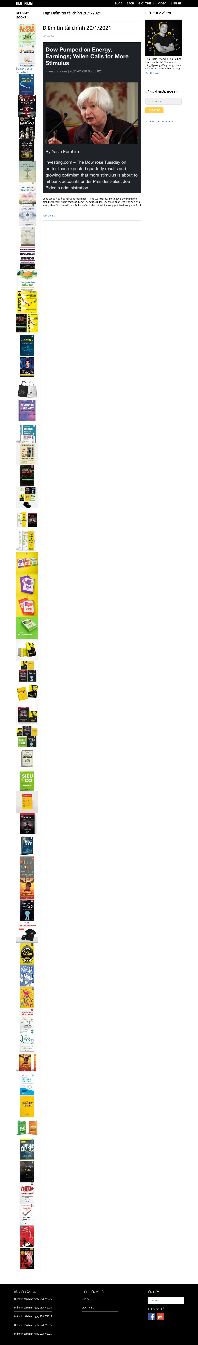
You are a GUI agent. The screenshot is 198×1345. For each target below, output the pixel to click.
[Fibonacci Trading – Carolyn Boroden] (27, 845)
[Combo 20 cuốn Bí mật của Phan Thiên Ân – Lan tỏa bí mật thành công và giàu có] (27, 649)
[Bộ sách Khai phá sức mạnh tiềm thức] (27, 715)
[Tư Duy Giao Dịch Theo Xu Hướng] (27, 56)
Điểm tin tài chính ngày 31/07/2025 (33, 1299)
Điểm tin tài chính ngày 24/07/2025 (33, 1325)
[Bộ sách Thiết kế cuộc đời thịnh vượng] (27, 671)
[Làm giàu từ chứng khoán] (27, 1128)
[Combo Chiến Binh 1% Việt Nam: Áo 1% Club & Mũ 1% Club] (27, 932)
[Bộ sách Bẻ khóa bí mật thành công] (27, 736)
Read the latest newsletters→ (161, 121)
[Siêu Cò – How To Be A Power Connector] (27, 780)
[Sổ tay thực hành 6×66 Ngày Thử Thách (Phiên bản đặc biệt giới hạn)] (27, 889)
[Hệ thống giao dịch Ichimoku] (27, 1149)
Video (162, 3)
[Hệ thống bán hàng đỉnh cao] (27, 1084)
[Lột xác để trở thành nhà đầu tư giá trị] (27, 1193)
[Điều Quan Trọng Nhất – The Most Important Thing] (27, 1041)
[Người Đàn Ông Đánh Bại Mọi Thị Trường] (27, 1236)
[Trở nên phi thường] (27, 171)
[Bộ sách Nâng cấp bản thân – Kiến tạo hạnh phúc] (27, 519)
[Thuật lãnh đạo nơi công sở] (27, 128)
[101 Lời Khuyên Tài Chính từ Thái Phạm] (27, 367)
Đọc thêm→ (151, 73)
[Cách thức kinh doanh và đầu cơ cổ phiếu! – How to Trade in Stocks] (27, 454)
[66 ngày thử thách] (27, 1106)
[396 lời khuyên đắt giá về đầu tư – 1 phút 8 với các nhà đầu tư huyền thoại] (27, 584)
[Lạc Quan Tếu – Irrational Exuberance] (27, 867)
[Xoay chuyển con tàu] (27, 84)
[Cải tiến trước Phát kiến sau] (27, 432)
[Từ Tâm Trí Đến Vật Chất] (27, 193)
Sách (130, 3)
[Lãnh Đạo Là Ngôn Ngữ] (27, 70)
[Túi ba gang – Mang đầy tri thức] (27, 389)
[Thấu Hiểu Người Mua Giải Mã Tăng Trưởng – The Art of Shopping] (27, 976)
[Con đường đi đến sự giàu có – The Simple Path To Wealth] (27, 280)
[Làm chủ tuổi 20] (27, 910)
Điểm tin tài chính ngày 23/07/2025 (33, 1333)
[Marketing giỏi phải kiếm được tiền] (27, 1215)
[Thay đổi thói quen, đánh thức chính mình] (27, 215)
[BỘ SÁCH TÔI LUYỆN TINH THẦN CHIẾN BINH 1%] (27, 497)
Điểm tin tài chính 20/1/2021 (77, 27)
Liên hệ (176, 3)
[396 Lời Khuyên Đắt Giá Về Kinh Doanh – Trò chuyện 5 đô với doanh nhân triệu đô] (27, 606)
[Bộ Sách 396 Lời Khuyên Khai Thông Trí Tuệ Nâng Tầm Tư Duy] (27, 563)
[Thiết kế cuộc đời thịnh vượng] (27, 823)
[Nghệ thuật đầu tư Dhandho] (27, 1171)
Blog (119, 3)
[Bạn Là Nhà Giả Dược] (27, 236)
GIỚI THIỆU (146, 3)
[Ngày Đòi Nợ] (27, 1258)
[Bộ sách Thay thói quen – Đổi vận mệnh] (27, 693)
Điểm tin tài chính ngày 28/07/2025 (33, 1307)
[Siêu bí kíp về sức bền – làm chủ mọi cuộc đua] (27, 150)
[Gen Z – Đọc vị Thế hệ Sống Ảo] (27, 997)
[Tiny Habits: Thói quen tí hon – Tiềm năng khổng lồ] (27, 541)
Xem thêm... (49, 215)
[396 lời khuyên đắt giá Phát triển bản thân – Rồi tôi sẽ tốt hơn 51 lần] (27, 628)
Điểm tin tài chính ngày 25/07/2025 (33, 1316)
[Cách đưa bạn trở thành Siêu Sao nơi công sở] (27, 106)
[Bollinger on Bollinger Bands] (27, 258)
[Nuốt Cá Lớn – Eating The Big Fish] (27, 954)
